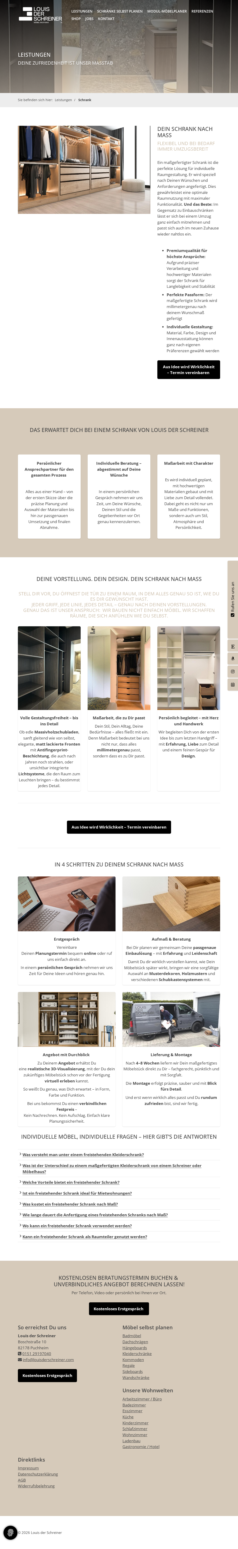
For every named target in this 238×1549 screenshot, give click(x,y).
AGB (22, 1480)
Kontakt (106, 18)
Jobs (89, 18)
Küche (128, 1417)
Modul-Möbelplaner (167, 11)
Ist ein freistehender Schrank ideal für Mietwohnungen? (77, 1193)
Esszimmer (132, 1410)
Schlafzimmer (134, 1428)
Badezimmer (134, 1405)
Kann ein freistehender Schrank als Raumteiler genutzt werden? (85, 1236)
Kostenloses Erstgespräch (119, 1308)
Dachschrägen (135, 1341)
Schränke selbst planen (120, 11)
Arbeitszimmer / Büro (142, 1399)
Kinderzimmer (135, 1423)
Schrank (84, 100)
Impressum (28, 1468)
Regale (128, 1365)
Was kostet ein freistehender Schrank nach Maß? (70, 1204)
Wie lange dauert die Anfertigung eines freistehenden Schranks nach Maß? (95, 1214)
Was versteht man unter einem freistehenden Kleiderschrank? (83, 1154)
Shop (76, 18)
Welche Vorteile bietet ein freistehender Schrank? (71, 1182)
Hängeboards (134, 1347)
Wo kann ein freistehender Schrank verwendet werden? (77, 1225)
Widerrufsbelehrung (36, 1486)
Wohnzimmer (134, 1434)
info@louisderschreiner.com (48, 1359)
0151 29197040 (36, 1353)
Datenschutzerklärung (38, 1474)
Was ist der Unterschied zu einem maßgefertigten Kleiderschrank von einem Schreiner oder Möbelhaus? (112, 1168)
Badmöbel (131, 1335)
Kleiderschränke (137, 1353)
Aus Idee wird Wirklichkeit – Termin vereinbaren (189, 369)
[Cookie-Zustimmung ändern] (10, 1533)
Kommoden (133, 1359)
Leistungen (82, 11)
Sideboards (132, 1371)
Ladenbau (131, 1440)
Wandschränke (135, 1377)
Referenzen (202, 11)
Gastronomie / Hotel (140, 1446)
